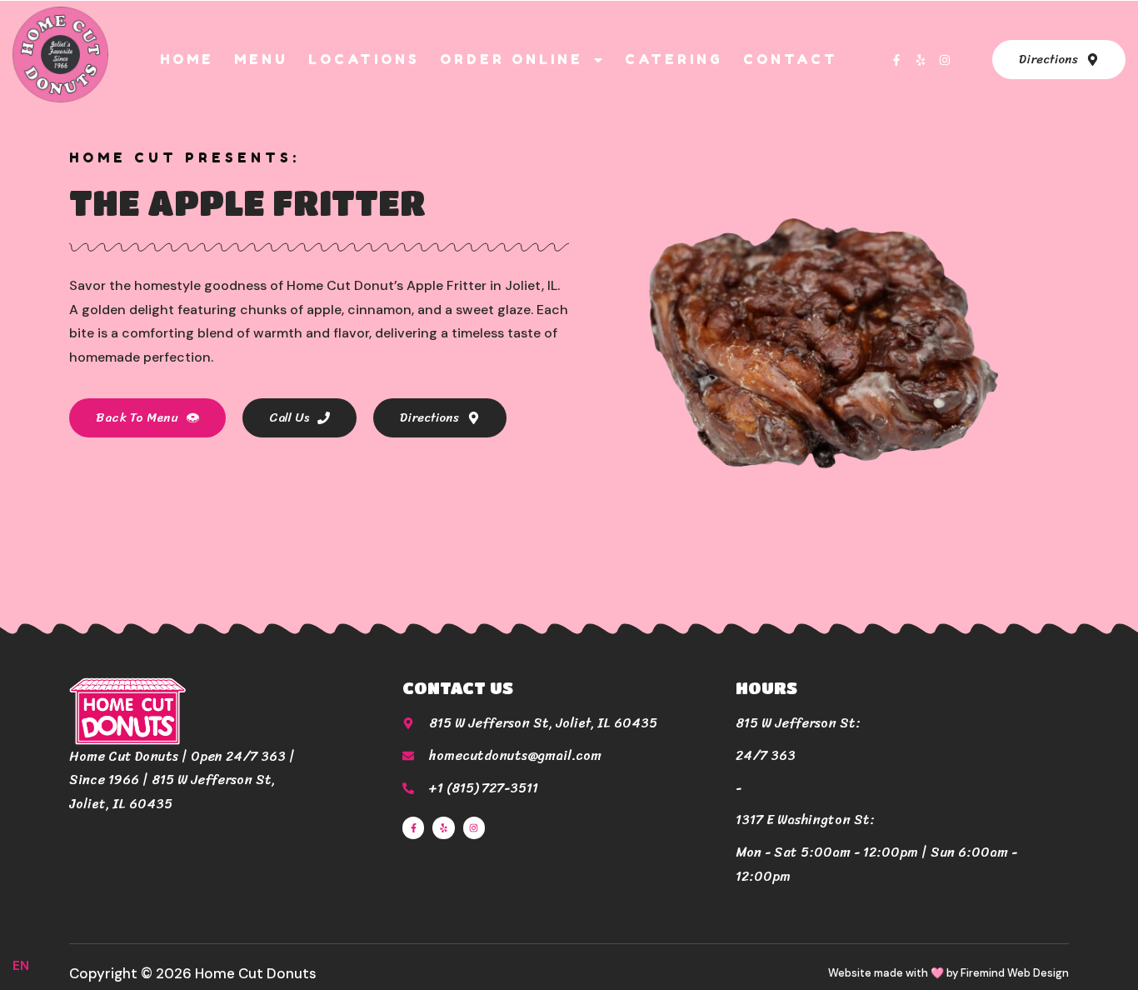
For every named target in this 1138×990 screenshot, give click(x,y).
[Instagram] (945, 60)
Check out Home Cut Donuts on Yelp (179, 856)
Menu (261, 59)
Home (187, 59)
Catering (674, 59)
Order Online (511, 59)
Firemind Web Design (1015, 973)
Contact (790, 59)
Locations (364, 59)
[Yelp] (920, 60)
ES (39, 966)
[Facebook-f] (896, 60)
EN (20, 966)
